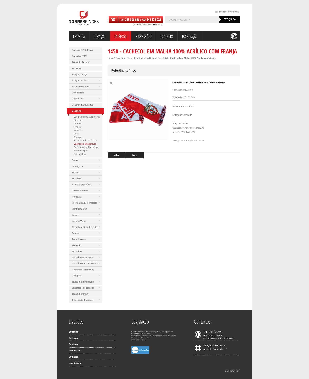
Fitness (77, 127)
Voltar (117, 155)
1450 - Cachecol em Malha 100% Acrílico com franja (189, 58)
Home (111, 58)
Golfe (76, 134)
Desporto (131, 58)
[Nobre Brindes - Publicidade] (84, 18)
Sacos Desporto (81, 150)
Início (134, 155)
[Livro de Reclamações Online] (140, 353)
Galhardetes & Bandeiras (86, 147)
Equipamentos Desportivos (87, 117)
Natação (78, 130)
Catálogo (120, 58)
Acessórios (79, 137)
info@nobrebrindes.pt (214, 345)
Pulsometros (80, 154)
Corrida (77, 123)
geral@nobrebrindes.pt (229, 12)
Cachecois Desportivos (85, 144)
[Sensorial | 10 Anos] (232, 370)
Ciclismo (78, 120)
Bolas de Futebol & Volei (85, 140)
